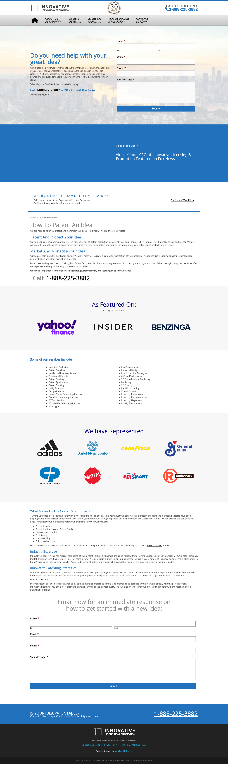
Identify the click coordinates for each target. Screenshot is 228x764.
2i (37, 217)
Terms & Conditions (130, 744)
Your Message (125, 79)
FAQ (144, 744)
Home (32, 217)
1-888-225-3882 (183, 9)
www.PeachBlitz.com (123, 751)
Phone (121, 68)
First (119, 50)
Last (159, 50)
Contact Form (54, 203)
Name (121, 41)
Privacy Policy (110, 744)
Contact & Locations (92, 744)
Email (121, 56)
